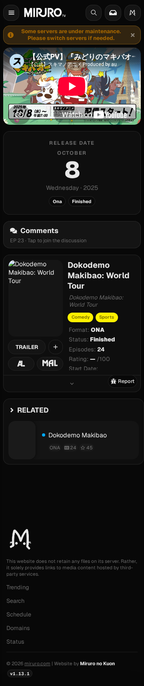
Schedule (18, 614)
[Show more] (72, 383)
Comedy (81, 317)
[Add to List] (55, 347)
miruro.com (37, 663)
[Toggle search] (94, 13)
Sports (106, 317)
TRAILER (27, 347)
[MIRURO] (44, 12)
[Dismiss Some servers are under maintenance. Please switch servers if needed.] (132, 35)
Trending (17, 587)
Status (15, 641)
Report (126, 381)
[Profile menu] (132, 13)
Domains (18, 628)
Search (15, 600)
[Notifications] (113, 13)
